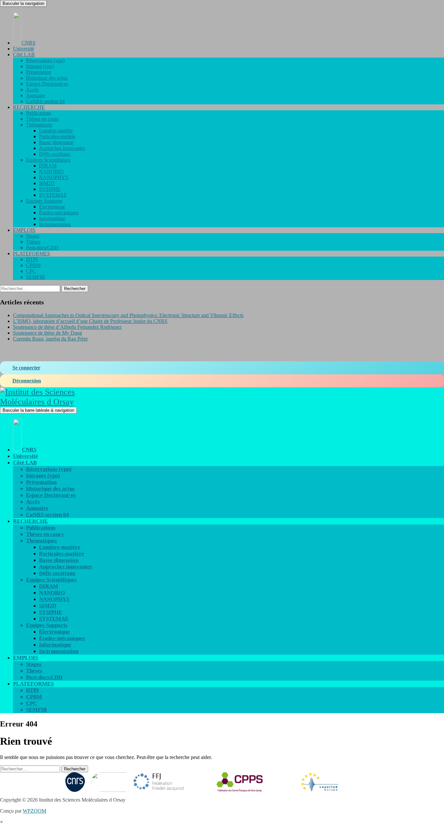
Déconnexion (26, 380)
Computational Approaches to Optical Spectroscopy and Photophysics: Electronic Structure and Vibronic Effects (128, 315)
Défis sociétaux (55, 154)
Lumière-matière (56, 130)
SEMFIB (35, 277)
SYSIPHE (49, 189)
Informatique (52, 218)
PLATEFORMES (31, 253)
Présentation (38, 72)
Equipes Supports (44, 201)
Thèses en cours (42, 119)
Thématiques (39, 124)
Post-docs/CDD (42, 247)
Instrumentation (55, 224)
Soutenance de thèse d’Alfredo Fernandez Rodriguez (67, 327)
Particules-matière (57, 136)
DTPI (32, 259)
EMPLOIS (24, 230)
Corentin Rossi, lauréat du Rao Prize (50, 338)
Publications (38, 113)
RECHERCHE (29, 107)
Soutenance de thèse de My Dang (47, 333)
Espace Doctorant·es (47, 83)
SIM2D (47, 183)
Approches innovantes (62, 148)
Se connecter (26, 367)
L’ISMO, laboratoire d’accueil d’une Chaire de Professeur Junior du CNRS (90, 321)
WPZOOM (34, 811)
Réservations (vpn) (45, 60)
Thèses (33, 242)
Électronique (52, 206)
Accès (32, 89)
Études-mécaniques (59, 212)
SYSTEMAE (53, 195)
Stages (32, 236)
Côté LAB (24, 54)
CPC (31, 271)
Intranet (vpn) (40, 66)
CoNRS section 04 (45, 101)
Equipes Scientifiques (48, 160)
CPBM (33, 265)
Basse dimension (56, 142)
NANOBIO (51, 171)
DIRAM (48, 165)
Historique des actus (46, 78)
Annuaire (35, 95)
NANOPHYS (53, 177)
